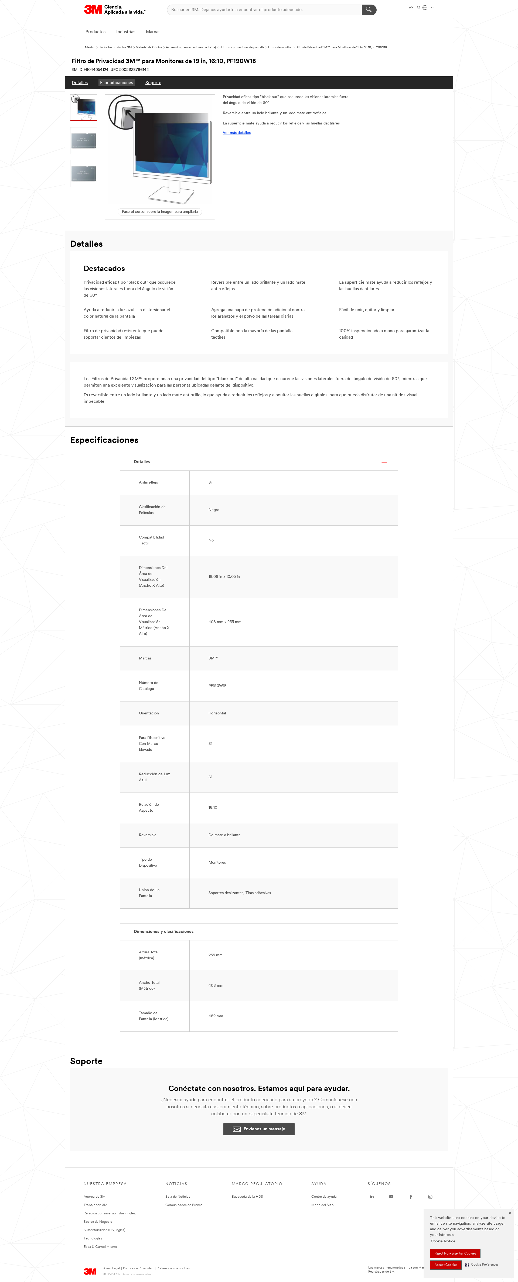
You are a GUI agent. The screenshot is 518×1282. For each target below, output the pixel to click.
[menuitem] (79, 82)
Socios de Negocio (98, 1222)
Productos (95, 32)
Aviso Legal (111, 1268)
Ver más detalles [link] (237, 133)
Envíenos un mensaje (264, 1129)
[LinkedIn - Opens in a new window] (372, 1197)
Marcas (153, 32)
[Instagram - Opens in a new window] (430, 1197)
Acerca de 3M (94, 1196)
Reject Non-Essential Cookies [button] (455, 1253)
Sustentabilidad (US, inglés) (104, 1230)
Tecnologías (93, 1238)
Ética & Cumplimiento (100, 1247)
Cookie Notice (443, 1241)
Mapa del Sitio (322, 1205)
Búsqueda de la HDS (247, 1196)
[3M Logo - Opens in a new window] (115, 10)
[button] (481, 1264)
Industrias (125, 32)
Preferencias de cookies (173, 1268)
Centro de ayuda (324, 1196)
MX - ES (414, 8)
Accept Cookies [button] (446, 1265)
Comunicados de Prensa (184, 1205)
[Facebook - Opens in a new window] (411, 1197)
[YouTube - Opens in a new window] (391, 1197)
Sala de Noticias (177, 1196)
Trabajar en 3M (95, 1205)
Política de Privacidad (138, 1268)
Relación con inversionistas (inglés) (110, 1213)
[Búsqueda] (369, 10)
